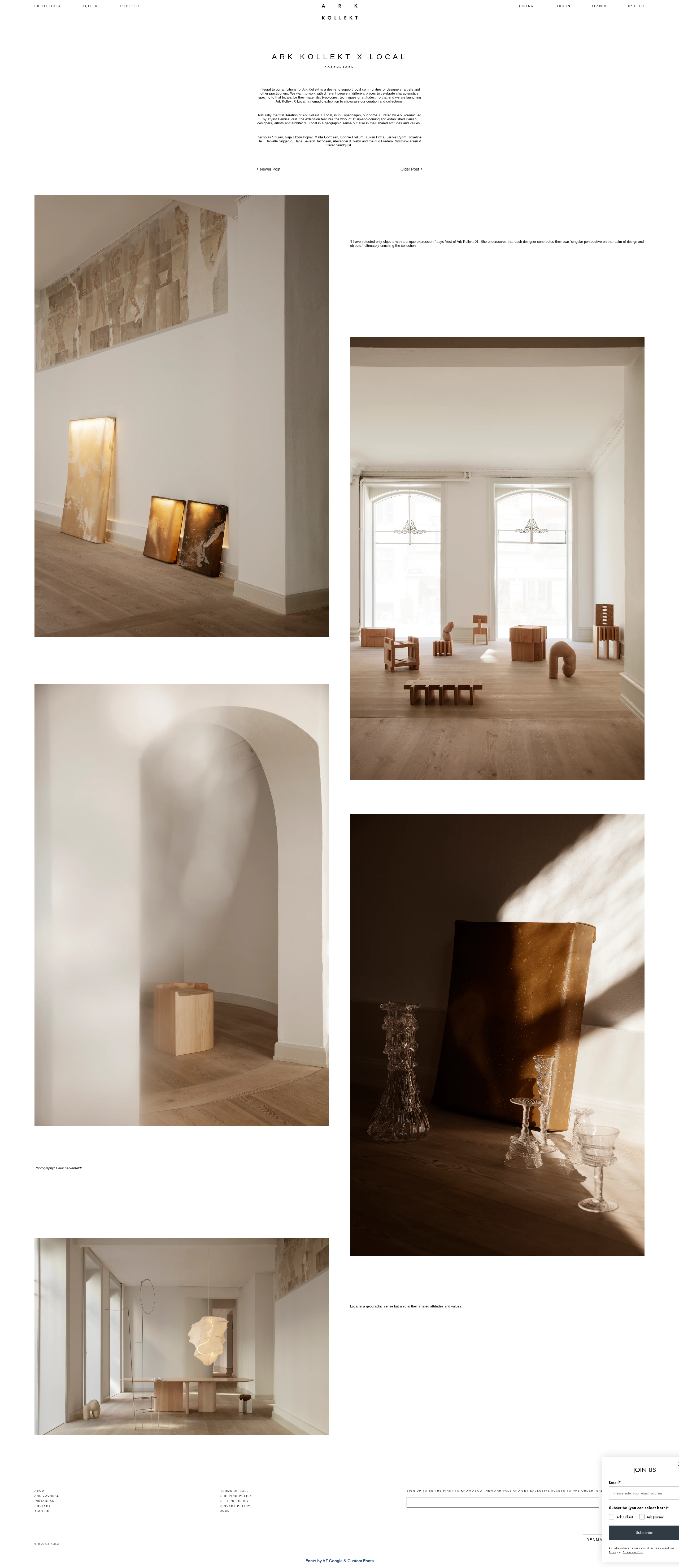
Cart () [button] (636, 6)
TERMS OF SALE (234, 1490)
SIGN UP (41, 1511)
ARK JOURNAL (46, 1495)
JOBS (225, 1510)
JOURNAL (527, 6)
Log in (564, 6)
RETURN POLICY (234, 1501)
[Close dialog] (667, 1463)
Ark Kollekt (53, 1544)
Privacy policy (620, 1552)
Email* (601, 1482)
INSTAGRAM (44, 1501)
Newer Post (270, 169)
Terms (599, 1552)
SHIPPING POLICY (236, 1495)
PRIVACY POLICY (235, 1506)
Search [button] (599, 6)
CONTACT (42, 1506)
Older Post (410, 169)
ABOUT (40, 1490)
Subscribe (631, 1533)
